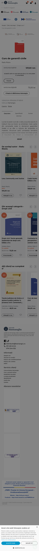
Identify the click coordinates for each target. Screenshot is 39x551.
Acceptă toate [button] (10, 543)
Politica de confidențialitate (8, 540)
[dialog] (19, 538)
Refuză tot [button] (29, 543)
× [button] (37, 527)
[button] (19, 548)
